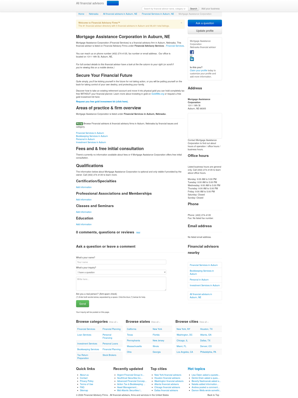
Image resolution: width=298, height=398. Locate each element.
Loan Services (84, 334)
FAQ (82, 387)
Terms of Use (86, 384)
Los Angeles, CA (185, 351)
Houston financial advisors (167, 377)
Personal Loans (110, 343)
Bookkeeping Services (88, 349)
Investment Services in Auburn (91, 142)
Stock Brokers (109, 354)
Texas (130, 334)
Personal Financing (107, 336)
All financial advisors (90, 3)
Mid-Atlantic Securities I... (129, 390)
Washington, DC (184, 334)
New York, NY (183, 328)
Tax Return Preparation (83, 356)
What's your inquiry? (86, 267)
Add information (84, 187)
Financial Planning (112, 328)
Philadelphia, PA (208, 351)
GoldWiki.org (157, 93)
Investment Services (87, 343)
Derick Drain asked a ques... (205, 377)
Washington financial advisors (168, 381)
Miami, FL (181, 346)
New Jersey (158, 340)
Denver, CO (206, 346)
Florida (156, 334)
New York (157, 328)
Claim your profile (198, 70)
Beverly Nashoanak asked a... (206, 381)
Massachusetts (134, 346)
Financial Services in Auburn (90, 132)
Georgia (157, 351)
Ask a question (205, 23)
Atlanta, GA (205, 334)
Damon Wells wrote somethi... (206, 390)
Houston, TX (206, 328)
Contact (84, 377)
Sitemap (84, 390)
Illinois (156, 346)
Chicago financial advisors (167, 387)
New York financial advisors (167, 374)
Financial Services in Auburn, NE (158, 13)
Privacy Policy (86, 381)
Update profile (205, 31)
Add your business (210, 8)
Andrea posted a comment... (206, 387)
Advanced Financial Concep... (132, 381)
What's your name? (85, 257)
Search (193, 8)
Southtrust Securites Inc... (129, 377)
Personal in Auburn (85, 139)
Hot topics (196, 368)
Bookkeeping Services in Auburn (92, 136)
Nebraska (93, 13)
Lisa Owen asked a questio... (206, 374)
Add (138, 232)
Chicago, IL (182, 340)
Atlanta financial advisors (166, 384)
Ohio (129, 351)
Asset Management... (127, 387)
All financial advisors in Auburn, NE (120, 13)
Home (81, 13)
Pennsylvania (133, 340)
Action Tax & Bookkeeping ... (131, 384)
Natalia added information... (205, 384)
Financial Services (175, 45)
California (131, 328)
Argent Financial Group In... (130, 374)
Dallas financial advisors (166, 390)
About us (84, 374)
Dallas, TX (205, 340)
